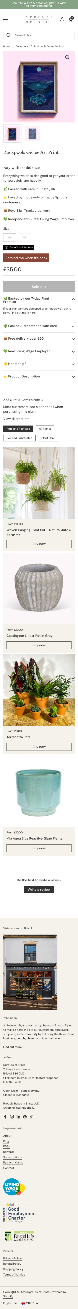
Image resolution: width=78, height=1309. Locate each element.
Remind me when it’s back (26, 258)
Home (6, 46)
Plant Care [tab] (48, 438)
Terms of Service (14, 1274)
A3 (9, 237)
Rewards (9, 1152)
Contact (8, 1168)
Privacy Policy (12, 1258)
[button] (39, 300)
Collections (22, 46)
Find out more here (23, 313)
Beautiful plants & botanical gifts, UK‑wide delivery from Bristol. (39, 4)
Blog (6, 1141)
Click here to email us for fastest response (30, 1078)
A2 (24, 237)
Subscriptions (12, 1157)
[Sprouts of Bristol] (39, 19)
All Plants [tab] (45, 429)
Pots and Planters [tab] (18, 429)
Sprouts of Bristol (38, 1292)
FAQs (6, 1146)
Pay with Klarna (13, 1162)
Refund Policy (12, 1263)
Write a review (39, 889)
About (7, 1136)
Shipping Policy (13, 1269)
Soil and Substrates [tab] (19, 438)
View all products (16, 419)
